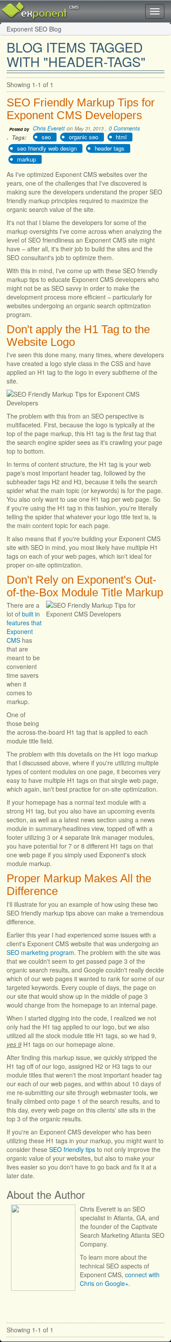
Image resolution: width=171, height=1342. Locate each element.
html (121, 137)
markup (26, 159)
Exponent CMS (28, 6)
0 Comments (124, 128)
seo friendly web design (47, 148)
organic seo (83, 137)
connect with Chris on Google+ (120, 1279)
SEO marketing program (40, 952)
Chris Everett (49, 128)
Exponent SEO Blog (34, 29)
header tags (110, 148)
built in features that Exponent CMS (24, 627)
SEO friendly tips (72, 1149)
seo (46, 137)
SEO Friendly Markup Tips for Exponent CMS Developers (81, 109)
